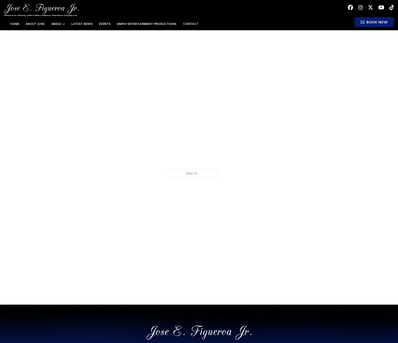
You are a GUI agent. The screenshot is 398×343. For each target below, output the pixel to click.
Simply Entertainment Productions (147, 24)
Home (14, 24)
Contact (190, 24)
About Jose (35, 24)
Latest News (82, 24)
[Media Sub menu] (63, 24)
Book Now (377, 22)
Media (56, 24)
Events (104, 24)
